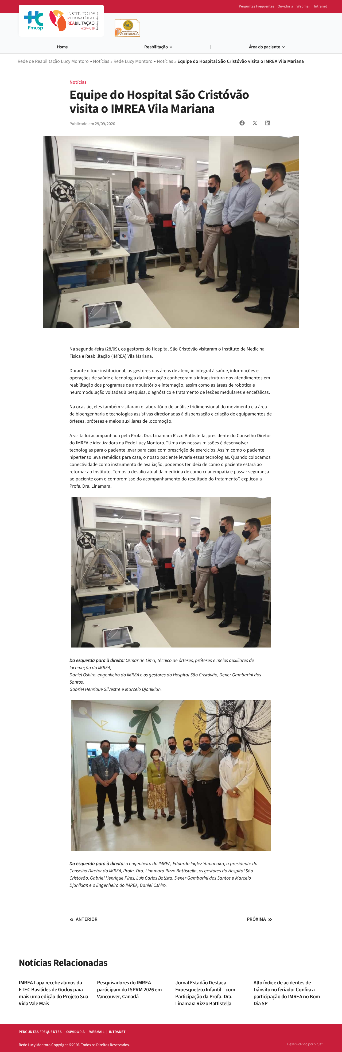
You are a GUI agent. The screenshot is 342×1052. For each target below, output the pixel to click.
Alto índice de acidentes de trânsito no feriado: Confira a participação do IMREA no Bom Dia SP (287, 993)
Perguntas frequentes (40, 1032)
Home (62, 47)
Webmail (96, 1032)
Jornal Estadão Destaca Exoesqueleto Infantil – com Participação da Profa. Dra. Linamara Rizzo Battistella (205, 993)
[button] (242, 123)
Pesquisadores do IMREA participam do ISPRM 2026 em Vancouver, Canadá (129, 989)
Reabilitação (156, 47)
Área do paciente (264, 47)
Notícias (78, 82)
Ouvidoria (75, 1032)
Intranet (117, 1032)
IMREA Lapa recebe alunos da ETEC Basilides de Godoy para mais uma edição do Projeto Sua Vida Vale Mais (53, 993)
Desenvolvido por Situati (305, 1044)
